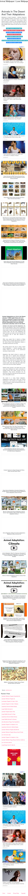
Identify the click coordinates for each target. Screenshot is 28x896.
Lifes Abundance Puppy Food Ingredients (10, 722)
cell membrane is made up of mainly (14, 32)
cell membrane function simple (14, 38)
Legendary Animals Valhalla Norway (9, 716)
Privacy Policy (16, 893)
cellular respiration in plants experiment (14, 36)
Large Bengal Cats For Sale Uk (8, 745)
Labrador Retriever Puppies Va (8, 698)
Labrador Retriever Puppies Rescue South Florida (12, 732)
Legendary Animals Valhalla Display (9, 706)
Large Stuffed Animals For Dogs (8, 714)
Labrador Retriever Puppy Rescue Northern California (13, 740)
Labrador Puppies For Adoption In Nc (10, 724)
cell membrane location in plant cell (14, 42)
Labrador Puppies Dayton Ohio (8, 711)
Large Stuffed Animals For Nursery (9, 719)
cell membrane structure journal (14, 34)
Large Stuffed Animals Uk (7, 709)
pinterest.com (9, 690)
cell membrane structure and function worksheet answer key (14, 40)
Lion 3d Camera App (6, 734)
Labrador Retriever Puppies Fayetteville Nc (11, 696)
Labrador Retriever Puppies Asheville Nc (10, 729)
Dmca (4, 893)
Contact (9, 893)
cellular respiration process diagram (14, 28)
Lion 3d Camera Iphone (7, 742)
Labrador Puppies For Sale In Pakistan (10, 704)
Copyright (23, 893)
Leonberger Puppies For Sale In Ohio (10, 701)
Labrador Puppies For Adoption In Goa (10, 737)
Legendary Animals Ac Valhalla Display (10, 727)
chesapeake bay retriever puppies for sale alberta (14, 30)
